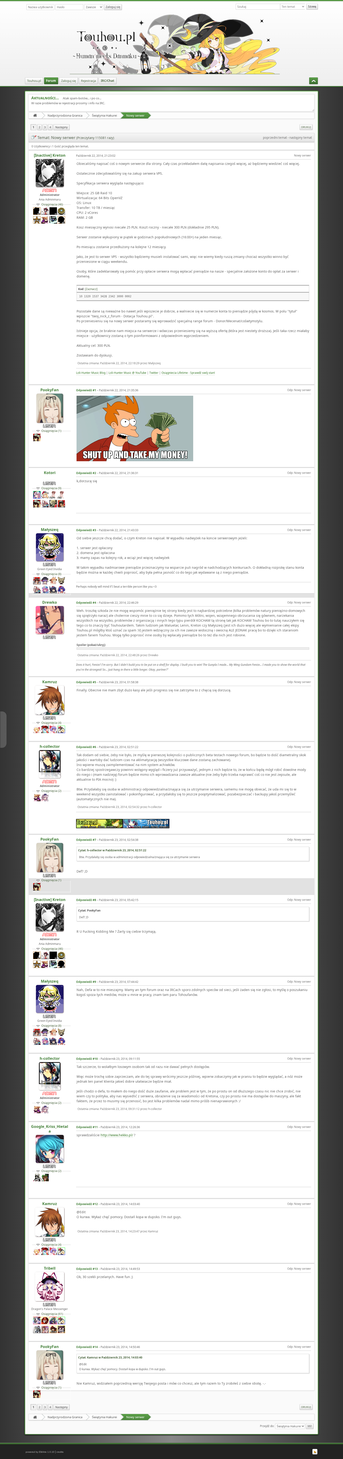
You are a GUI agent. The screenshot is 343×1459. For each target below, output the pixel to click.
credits (59, 1452)
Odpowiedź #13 (87, 1269)
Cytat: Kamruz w (110, 1357)
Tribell (50, 1268)
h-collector (50, 746)
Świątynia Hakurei (104, 115)
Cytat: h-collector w (112, 850)
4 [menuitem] (50, 127)
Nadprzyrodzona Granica (65, 115)
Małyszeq (49, 529)
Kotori (50, 472)
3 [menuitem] (45, 127)
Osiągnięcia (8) (51, 574)
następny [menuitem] (61, 127)
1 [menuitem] (33, 127)
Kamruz (49, 681)
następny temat (300, 137)
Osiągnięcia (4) (51, 723)
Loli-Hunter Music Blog (90, 373)
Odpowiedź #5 (86, 682)
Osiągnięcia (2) (51, 791)
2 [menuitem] (39, 127)
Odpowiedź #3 (86, 530)
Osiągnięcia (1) (51, 431)
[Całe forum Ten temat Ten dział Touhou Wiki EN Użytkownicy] (293, 7)
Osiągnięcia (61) (52, 1314)
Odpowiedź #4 (86, 603)
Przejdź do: (267, 1426)
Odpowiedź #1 (86, 390)
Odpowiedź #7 (86, 840)
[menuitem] (34, 81)
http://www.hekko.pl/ (117, 1135)
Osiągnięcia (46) (52, 204)
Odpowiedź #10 (87, 1059)
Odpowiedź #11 (87, 1127)
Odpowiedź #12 (87, 1204)
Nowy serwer (135, 115)
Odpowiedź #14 (87, 1347)
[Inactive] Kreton (50, 155)
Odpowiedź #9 (86, 982)
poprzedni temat (275, 137)
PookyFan (49, 389)
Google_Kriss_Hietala (49, 1129)
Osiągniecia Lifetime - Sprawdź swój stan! (188, 373)
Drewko (49, 602)
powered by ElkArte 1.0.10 (40, 1452)
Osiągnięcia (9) (51, 488)
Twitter (153, 373)
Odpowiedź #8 (86, 900)
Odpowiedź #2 (86, 473)
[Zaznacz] (91, 289)
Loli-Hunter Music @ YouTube (127, 373)
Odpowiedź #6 (86, 747)
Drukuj (306, 127)
